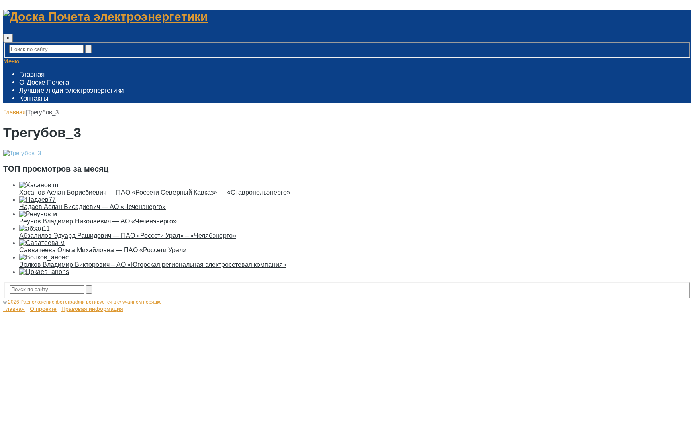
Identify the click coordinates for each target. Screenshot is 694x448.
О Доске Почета (44, 82)
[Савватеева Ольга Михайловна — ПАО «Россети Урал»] (42, 242)
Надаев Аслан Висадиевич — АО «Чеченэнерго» (92, 206)
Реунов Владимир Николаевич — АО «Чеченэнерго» (98, 221)
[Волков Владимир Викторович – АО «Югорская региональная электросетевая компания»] (44, 257)
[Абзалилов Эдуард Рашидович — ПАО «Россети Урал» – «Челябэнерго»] (34, 228)
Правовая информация (92, 309)
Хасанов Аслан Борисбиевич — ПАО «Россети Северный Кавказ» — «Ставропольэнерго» (154, 192)
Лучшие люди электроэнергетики (71, 90)
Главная (32, 74)
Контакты (33, 98)
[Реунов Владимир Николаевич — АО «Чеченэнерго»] (38, 214)
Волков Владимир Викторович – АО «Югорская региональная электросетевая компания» (152, 264)
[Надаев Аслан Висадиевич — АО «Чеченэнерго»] (37, 199)
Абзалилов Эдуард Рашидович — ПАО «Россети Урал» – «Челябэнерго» (127, 235)
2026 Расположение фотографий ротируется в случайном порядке (85, 302)
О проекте (43, 309)
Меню (11, 61)
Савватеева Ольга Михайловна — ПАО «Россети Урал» (102, 250)
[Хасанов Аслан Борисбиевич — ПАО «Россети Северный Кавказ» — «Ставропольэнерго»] (38, 185)
